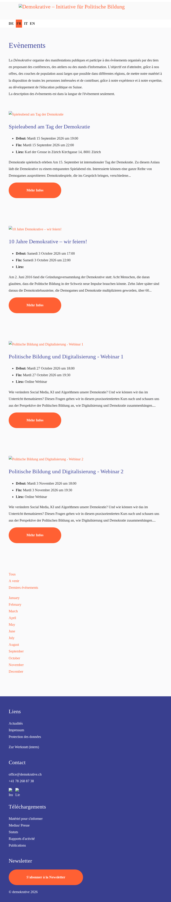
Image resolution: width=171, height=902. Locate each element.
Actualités (16, 723)
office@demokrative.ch (25, 774)
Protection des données (25, 737)
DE (11, 23)
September (16, 651)
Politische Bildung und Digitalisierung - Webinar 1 (66, 356)
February (15, 604)
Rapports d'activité (22, 839)
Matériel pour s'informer (26, 819)
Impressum (16, 730)
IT (26, 23)
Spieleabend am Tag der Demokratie (49, 126)
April (12, 618)
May (12, 624)
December (16, 671)
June (12, 631)
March (13, 611)
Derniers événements (23, 587)
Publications (17, 845)
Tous (12, 574)
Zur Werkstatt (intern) (24, 747)
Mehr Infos (34, 190)
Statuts (13, 832)
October (14, 658)
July (11, 638)
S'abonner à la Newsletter (45, 877)
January (14, 598)
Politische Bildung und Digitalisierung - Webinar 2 (66, 471)
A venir (14, 581)
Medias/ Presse (19, 825)
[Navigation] (12, 11)
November (16, 665)
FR (18, 23)
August (14, 644)
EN (32, 23)
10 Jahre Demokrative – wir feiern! (48, 241)
